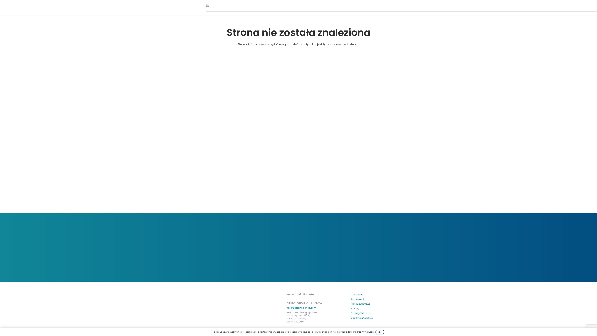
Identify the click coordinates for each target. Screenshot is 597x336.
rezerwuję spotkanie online (298, 266)
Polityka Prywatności (363, 331)
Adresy (355, 308)
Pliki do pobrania (360, 304)
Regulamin (357, 294)
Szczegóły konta (360, 313)
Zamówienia (358, 299)
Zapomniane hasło (362, 318)
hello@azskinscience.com (301, 307)
